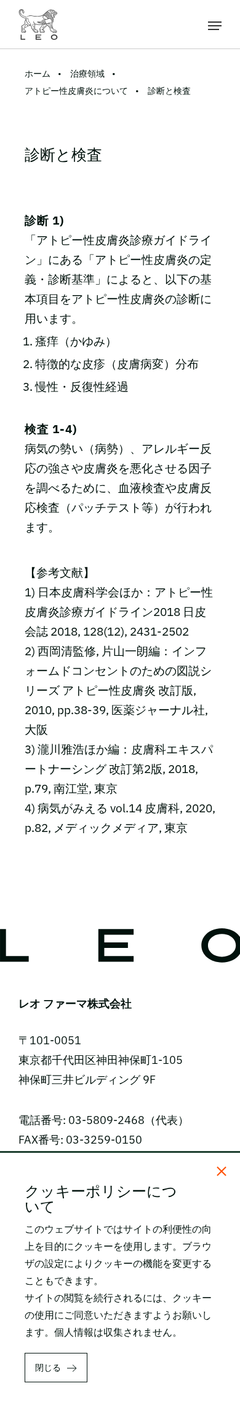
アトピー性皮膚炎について (76, 90)
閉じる (48, 1367)
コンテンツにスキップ (120, 8)
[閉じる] (221, 1171)
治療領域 (87, 73)
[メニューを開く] (215, 24)
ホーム (37, 73)
